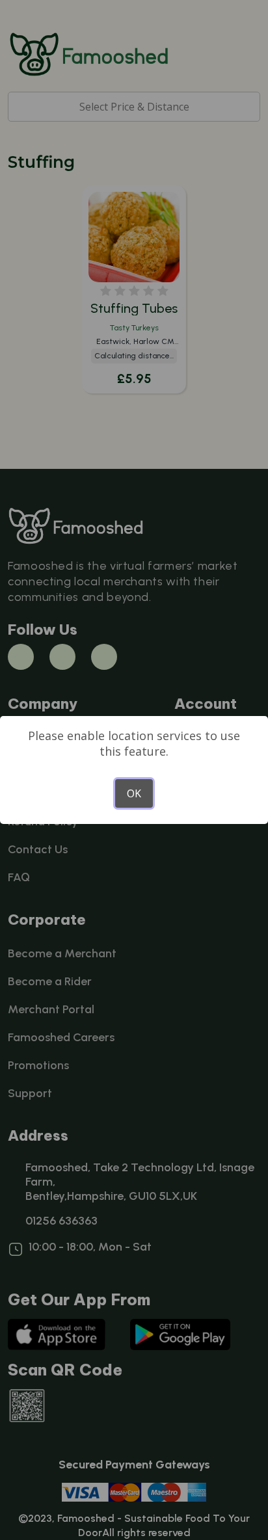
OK (134, 793)
